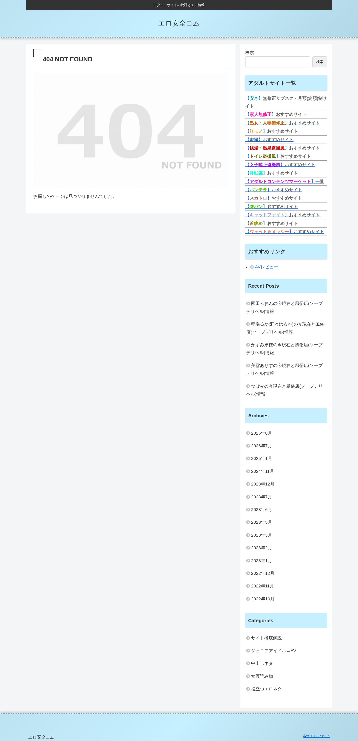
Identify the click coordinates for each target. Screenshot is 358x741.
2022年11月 (262, 586)
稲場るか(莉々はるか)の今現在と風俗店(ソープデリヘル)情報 (285, 328)
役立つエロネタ (266, 688)
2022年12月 (262, 573)
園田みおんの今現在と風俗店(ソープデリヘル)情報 (284, 307)
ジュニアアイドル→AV (273, 650)
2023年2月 (261, 547)
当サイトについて (316, 736)
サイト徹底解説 (266, 638)
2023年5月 (261, 522)
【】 (276, 114)
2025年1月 (261, 458)
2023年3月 (261, 535)
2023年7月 (261, 496)
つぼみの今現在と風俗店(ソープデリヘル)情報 (284, 390)
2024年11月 (262, 471)
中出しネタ (262, 663)
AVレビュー (266, 267)
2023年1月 (261, 560)
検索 (249, 52)
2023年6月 (261, 509)
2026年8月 (261, 433)
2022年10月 (262, 598)
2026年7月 (261, 445)
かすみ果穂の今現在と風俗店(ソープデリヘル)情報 (284, 348)
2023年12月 (262, 484)
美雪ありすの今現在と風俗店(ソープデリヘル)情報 (284, 369)
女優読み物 (262, 676)
